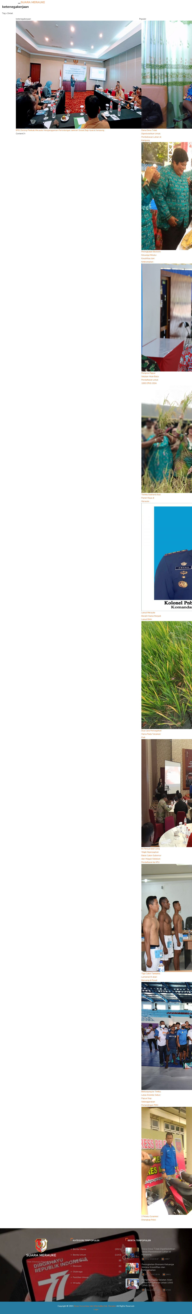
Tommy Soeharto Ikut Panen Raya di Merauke (150, 498)
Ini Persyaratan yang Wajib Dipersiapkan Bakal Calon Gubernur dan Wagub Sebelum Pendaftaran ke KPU (151, 855)
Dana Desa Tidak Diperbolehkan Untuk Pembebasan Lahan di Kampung (158, 1251)
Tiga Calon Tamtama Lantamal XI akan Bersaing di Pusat (150, 977)
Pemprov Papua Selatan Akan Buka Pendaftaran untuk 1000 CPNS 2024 (157, 1282)
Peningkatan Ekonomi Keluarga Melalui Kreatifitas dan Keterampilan (158, 1267)
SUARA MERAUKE (33, 2)
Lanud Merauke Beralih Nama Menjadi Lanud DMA (151, 616)
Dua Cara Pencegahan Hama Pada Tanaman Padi (151, 734)
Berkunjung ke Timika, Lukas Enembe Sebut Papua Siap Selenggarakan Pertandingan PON (151, 1098)
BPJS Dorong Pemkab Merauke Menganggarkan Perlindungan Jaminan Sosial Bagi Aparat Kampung (60, 130)
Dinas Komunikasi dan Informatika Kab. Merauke (95, 1306)
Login (96, 1309)
